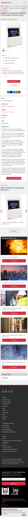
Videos (3, 419)
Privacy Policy (15, 510)
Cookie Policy (5, 513)
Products (4, 397)
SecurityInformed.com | (6, 506)
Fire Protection (5, 404)
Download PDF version (14, 178)
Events (3, 414)
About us (4, 438)
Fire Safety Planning (7, 430)
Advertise (4, 436)
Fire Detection (5, 378)
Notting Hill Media (10, 500)
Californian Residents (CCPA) (9, 451)
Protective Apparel (6, 402)
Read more (6, 76)
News (3, 408)
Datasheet (14, 85)
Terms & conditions (7, 447)
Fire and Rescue (6, 399)
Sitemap (4, 445)
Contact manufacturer (13, 81)
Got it (24, 515)
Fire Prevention (5, 427)
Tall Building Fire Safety (8, 423)
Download (14, 261)
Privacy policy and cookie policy (9, 449)
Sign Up (13, 483)
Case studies (5, 412)
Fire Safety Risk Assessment (9, 432)
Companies (5, 406)
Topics (3, 421)
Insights (4, 410)
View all (13, 231)
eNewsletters (5, 442)
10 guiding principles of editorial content (12, 440)
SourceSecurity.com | (15, 506)
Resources (4, 417)
